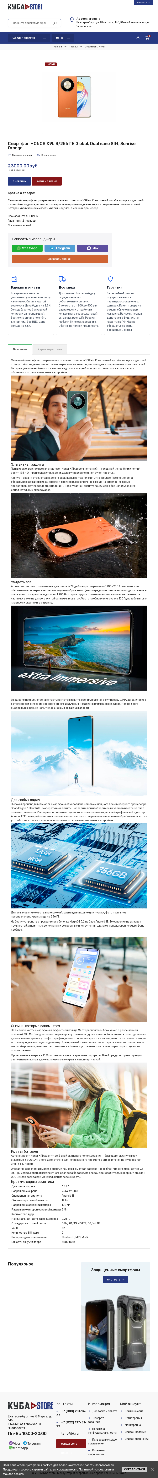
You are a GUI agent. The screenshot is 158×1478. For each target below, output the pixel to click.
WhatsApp (20, 1448)
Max (95, 248)
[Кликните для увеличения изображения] (79, 97)
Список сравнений (136, 1439)
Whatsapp (30, 248)
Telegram (62, 248)
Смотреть (113, 1279)
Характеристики (50, 349)
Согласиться (134, 1469)
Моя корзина (132, 1425)
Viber (16, 1443)
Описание (20, 349)
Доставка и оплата (104, 1411)
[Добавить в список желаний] (20, 155)
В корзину (19, 181)
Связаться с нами (69, 1445)
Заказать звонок (59, 259)
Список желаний (135, 1432)
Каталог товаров (23, 38)
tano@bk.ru (70, 1433)
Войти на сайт (134, 1411)
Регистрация (133, 1418)
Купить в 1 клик (46, 181)
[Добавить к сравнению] (46, 155)
